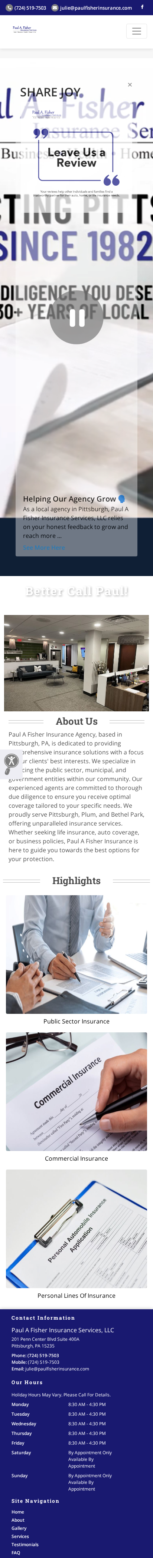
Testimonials (25, 1544)
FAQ (16, 1552)
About (18, 1520)
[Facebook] (142, 6)
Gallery (19, 1528)
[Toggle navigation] (136, 31)
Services (20, 1536)
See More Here (44, 547)
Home (18, 1512)
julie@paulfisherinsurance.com (96, 7)
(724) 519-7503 (30, 7)
